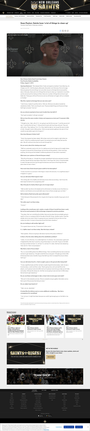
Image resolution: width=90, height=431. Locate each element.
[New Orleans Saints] (45, 421)
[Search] (66, 13)
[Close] (88, 427)
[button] (45, 54)
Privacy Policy (46, 429)
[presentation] (82, 339)
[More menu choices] (57, 12)
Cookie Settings (59, 426)
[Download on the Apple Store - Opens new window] (41, 416)
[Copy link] (68, 31)
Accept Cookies (79, 426)
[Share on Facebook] (60, 31)
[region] (45, 427)
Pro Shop (77, 393)
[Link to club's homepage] (3, 12)
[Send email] (65, 31)
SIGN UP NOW (51, 356)
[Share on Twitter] (63, 31)
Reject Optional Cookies (68, 426)
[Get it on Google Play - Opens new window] (49, 416)
